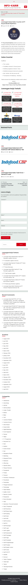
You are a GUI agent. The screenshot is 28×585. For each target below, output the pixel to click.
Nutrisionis (5, 460)
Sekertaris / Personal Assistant (10, 504)
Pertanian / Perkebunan (8, 477)
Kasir (4, 443)
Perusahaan (6, 480)
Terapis (5, 569)
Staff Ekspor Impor (7, 511)
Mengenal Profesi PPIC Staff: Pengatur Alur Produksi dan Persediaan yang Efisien (14, 302)
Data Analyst (6, 424)
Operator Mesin (7, 465)
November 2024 (7, 379)
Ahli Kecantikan (7, 407)
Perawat (5, 475)
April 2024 (5, 389)
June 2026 (5, 343)
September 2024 (7, 384)
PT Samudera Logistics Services (10, 260)
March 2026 (6, 350)
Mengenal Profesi (7, 458)
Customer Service (7, 422)
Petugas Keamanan (8, 484)
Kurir (4, 451)
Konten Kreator (6, 448)
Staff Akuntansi (7, 508)
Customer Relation (7, 419)
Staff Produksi (6, 545)
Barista (5, 412)
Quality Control (6, 492)
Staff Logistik (6, 530)
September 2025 (7, 360)
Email (2, 220)
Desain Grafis (6, 427)
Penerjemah (6, 470)
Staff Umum (6, 549)
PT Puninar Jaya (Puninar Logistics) (11, 283)
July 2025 (5, 365)
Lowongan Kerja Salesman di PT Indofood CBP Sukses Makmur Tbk (12, 149)
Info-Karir (11, 5)
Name (2, 215)
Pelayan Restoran (7, 468)
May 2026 (5, 346)
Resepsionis (6, 496)
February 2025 (6, 377)
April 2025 (5, 372)
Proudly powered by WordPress (9, 580)
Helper (4, 436)
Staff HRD (5, 518)
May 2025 (5, 370)
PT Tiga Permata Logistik (9, 273)
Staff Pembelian (7, 540)
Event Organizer (7, 431)
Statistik (5, 554)
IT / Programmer (7, 439)
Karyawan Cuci (6, 441)
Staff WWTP (6, 552)
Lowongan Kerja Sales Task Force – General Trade (13, 173)
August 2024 (6, 387)
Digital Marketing (7, 429)
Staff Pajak (6, 537)
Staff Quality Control (8, 547)
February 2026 (6, 353)
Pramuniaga (6, 487)
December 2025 (7, 358)
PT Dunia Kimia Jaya (8, 267)
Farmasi (5, 434)
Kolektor (5, 446)
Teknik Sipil (6, 561)
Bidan (4, 415)
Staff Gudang (6, 513)
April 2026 (5, 348)
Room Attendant (7, 499)
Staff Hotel (6, 516)
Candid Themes (14, 581)
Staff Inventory (7, 521)
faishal (12, 25)
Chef (4, 417)
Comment (3, 199)
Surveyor (5, 557)
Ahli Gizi (5, 405)
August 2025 (6, 362)
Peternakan (6, 482)
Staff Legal (6, 528)
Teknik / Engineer (7, 559)
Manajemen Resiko (7, 453)
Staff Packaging (7, 535)
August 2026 (6, 338)
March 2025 (6, 374)
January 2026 (6, 355)
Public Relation (6, 489)
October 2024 (6, 382)
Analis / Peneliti (7, 410)
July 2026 (5, 341)
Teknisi (5, 564)
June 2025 (5, 367)
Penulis (5, 472)
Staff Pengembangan (8, 542)
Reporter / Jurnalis (7, 494)
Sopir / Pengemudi (7, 506)
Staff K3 (5, 523)
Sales (2, 19)
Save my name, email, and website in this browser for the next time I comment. (13, 233)
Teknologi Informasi (7, 566)
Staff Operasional (7, 533)
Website (3, 225)
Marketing (5, 456)
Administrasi (6, 400)
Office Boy (5, 463)
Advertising (6, 403)
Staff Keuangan (7, 525)
